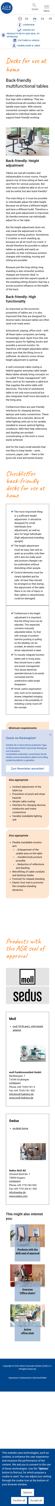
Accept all (36, 1500)
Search (34, 5)
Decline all (19, 1500)
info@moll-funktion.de (21, 1094)
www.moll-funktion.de (21, 1097)
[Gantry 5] (6, 8)
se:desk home (20, 1128)
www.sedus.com (18, 1196)
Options (27, 1492)
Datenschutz (26, 1378)
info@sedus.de (17, 1192)
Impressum (14, 1378)
